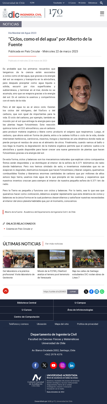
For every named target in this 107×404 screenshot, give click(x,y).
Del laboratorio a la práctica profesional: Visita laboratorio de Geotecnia (19, 274)
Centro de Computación (26, 316)
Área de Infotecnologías (80, 309)
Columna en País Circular (18, 229)
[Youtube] (53, 365)
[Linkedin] (71, 365)
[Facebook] (35, 365)
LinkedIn (96, 291)
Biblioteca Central (26, 302)
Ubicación (41, 324)
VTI (54, 401)
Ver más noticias (54, 243)
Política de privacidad (87, 324)
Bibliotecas (92, 3)
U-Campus (80, 302)
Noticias (11, 24)
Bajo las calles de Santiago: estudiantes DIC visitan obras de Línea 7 (88, 274)
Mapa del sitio (62, 324)
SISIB (50, 401)
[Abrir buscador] (101, 3)
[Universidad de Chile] (14, 3)
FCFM (32, 3)
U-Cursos (72, 3)
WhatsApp (102, 291)
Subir (6, 291)
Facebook (91, 291)
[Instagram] (62, 365)
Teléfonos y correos (19, 324)
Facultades (58, 3)
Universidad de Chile (64, 401)
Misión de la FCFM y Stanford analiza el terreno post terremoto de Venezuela (53, 274)
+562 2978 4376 (53, 354)
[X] (44, 365)
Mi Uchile (82, 3)
